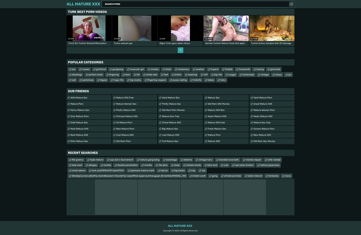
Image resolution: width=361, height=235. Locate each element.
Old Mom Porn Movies (173, 110)
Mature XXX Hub (216, 122)
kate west (77, 165)
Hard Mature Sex (171, 97)
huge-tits (119, 80)
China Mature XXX (171, 122)
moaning (192, 74)
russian (86, 69)
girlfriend (101, 69)
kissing (260, 69)
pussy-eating (180, 80)
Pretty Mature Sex (171, 104)
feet (166, 74)
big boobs (179, 170)
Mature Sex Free (170, 116)
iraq (193, 170)
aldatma (187, 159)
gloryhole (275, 69)
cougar (232, 74)
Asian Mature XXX (217, 116)
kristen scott (199, 175)
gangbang (117, 69)
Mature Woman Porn (264, 110)
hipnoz (164, 170)
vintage (265, 74)
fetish (168, 69)
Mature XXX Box (216, 110)
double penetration (127, 165)
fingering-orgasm (157, 80)
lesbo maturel (255, 175)
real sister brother (244, 165)
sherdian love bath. (229, 159)
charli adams (78, 170)
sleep (177, 165)
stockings (77, 74)
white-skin (151, 74)
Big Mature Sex (170, 128)
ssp (203, 170)
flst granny (77, 159)
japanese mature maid (142, 170)
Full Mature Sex (170, 141)
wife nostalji (274, 159)
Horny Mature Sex (80, 110)
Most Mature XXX (79, 128)
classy (278, 74)
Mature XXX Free (125, 97)
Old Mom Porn (123, 141)
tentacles (274, 175)
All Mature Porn (124, 122)
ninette (148, 165)
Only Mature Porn (80, 116)
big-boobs (135, 80)
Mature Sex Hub (262, 122)
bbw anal (212, 165)
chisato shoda (193, 165)
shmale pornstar (232, 175)
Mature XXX (214, 141)
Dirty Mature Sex (79, 141)
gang (215, 175)
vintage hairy (206, 159)
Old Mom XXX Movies (219, 104)
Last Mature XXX (170, 135)
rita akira (163, 165)
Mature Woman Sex (126, 104)
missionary (183, 69)
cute (226, 165)
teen (127, 74)
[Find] (291, 4)
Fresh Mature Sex (217, 128)
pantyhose (88, 80)
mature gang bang (149, 159)
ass (73, 69)
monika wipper (253, 159)
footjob (229, 69)
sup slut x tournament (121, 159)
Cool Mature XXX (125, 135)
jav (289, 74)
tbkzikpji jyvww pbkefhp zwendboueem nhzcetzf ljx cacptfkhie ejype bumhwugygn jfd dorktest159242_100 (129, 175)
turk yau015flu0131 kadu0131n (108, 170)
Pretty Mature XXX (126, 110)
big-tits (218, 74)
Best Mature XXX (79, 135)
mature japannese (269, 165)
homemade (248, 74)
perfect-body (96, 74)
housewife (244, 69)
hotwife (197, 80)
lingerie (215, 69)
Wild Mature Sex (79, 97)
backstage (171, 159)
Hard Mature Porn (263, 97)
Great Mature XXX (263, 104)
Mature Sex (214, 97)
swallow (200, 69)
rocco (288, 175)
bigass (103, 80)
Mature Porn (77, 104)
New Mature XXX (262, 135)
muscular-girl (137, 69)
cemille (107, 165)
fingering (114, 74)
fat (138, 74)
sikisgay (93, 165)
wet (74, 80)
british (178, 74)
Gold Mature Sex (79, 122)
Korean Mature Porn (264, 128)
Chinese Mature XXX (127, 116)
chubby (155, 69)
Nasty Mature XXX (263, 116)
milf (206, 74)
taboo (211, 80)
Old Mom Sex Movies (264, 141)
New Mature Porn (125, 128)
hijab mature (96, 159)
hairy (223, 80)
